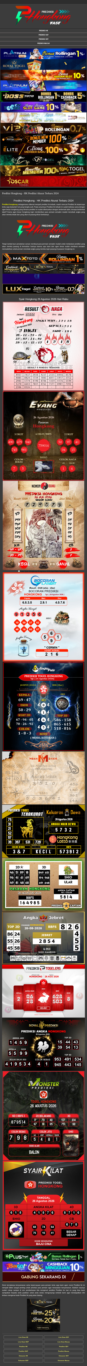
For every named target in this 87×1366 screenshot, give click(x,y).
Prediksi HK (43, 31)
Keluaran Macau (63, 1360)
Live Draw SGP (23, 1342)
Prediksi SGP (43, 35)
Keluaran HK (23, 1356)
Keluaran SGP (23, 1360)
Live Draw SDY (63, 1337)
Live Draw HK (23, 1337)
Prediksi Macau (43, 43)
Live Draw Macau (64, 1342)
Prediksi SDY (43, 39)
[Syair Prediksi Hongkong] (43, 53)
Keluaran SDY (64, 1356)
